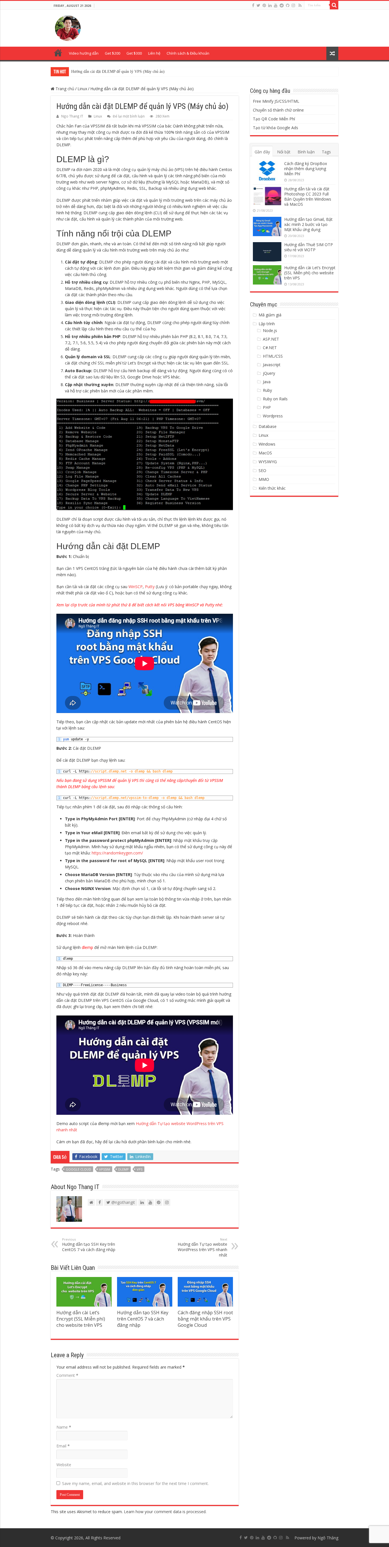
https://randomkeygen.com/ (117, 853)
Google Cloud (78, 1169)
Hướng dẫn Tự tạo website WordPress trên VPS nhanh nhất (202, 1247)
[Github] (287, 5)
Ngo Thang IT (72, 116)
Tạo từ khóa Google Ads (275, 127)
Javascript (272, 364)
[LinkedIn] (270, 5)
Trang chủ (58, 53)
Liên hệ (154, 53)
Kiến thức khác (272, 488)
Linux (82, 88)
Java (267, 381)
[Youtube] (275, 5)
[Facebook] (253, 5)
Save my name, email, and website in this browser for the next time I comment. (135, 1483)
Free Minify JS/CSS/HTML (276, 101)
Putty (150, 586)
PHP (267, 407)
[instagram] (293, 5)
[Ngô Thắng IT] (68, 27)
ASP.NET (271, 339)
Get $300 (134, 53)
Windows (267, 444)
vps (139, 1169)
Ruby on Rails (275, 398)
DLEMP (123, 1169)
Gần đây (262, 152)
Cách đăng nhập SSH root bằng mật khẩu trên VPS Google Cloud (205, 1318)
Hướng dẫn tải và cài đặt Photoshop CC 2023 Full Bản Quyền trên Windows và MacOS (307, 196)
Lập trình (267, 323)
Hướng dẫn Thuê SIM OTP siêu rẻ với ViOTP (308, 247)
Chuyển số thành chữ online (278, 110)
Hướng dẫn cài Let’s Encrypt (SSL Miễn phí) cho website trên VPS (80, 1318)
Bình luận (306, 152)
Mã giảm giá (270, 315)
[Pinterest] (264, 5)
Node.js (270, 330)
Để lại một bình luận (129, 116)
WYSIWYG (268, 461)
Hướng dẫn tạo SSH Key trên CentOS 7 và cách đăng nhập (118, 71)
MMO (264, 479)
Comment (67, 1375)
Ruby (267, 390)
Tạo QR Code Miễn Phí (274, 118)
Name (63, 1427)
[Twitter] (258, 5)
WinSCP (135, 586)
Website (63, 1464)
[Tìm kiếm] (334, 5)
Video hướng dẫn (84, 53)
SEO (262, 470)
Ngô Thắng (328, 1537)
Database (268, 426)
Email (63, 1446)
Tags (326, 152)
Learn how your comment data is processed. (165, 1511)
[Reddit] (281, 5)
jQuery (269, 373)
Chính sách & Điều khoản (188, 53)
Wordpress (273, 416)
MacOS (265, 453)
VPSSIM (104, 1169)
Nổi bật (283, 152)
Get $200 (112, 53)
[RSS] (300, 5)
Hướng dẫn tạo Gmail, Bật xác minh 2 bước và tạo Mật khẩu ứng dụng (308, 224)
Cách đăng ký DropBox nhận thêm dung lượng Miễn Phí (305, 168)
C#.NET (270, 347)
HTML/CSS (273, 356)
